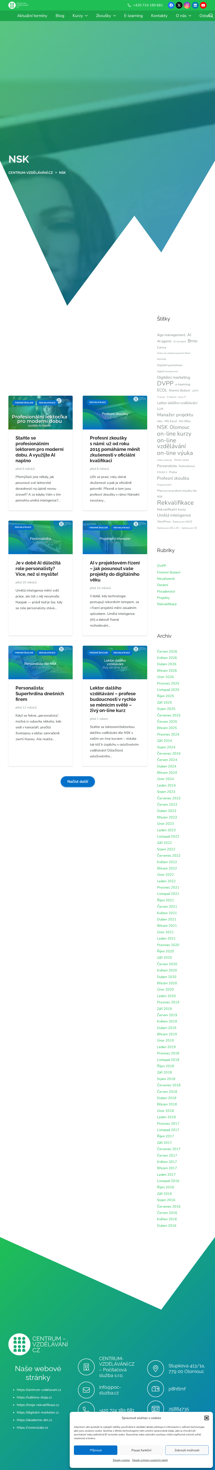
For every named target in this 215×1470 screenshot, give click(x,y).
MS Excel (171, 421)
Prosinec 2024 (168, 734)
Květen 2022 (167, 862)
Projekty (163, 598)
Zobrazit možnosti (186, 1450)
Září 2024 (164, 740)
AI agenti (164, 341)
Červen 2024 (167, 760)
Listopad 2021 (168, 893)
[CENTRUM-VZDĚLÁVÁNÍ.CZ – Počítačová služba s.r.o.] (88, 1367)
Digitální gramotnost (169, 365)
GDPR (195, 390)
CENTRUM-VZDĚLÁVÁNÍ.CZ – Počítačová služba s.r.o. (117, 1367)
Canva (161, 347)
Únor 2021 (165, 932)
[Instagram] (187, 5)
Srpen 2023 (166, 791)
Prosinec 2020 (168, 945)
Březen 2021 (167, 925)
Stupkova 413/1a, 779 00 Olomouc (187, 1368)
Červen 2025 (167, 721)
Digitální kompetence (167, 371)
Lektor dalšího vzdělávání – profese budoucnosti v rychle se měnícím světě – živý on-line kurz (113, 699)
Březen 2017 (167, 1168)
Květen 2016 (167, 1219)
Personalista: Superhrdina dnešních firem (40, 693)
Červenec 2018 (169, 1085)
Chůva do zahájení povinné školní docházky (173, 356)
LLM (160, 409)
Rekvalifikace (175, 502)
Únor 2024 (165, 779)
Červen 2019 (167, 1015)
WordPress (164, 522)
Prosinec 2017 (168, 1123)
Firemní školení (168, 572)
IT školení (171, 397)
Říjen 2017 (165, 1136)
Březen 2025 (167, 728)
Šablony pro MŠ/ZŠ (182, 521)
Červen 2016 (167, 1213)
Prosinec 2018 (168, 1053)
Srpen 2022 (166, 849)
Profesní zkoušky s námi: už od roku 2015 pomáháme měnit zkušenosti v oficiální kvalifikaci (115, 449)
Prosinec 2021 (168, 887)
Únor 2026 (165, 677)
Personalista (167, 465)
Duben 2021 (166, 919)
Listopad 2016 (168, 1181)
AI (189, 335)
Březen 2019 (167, 1034)
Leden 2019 (166, 1047)
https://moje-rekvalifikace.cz (38, 1405)
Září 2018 (164, 1072)
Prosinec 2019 (168, 1002)
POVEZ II (162, 472)
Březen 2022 (167, 868)
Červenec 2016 (169, 1206)
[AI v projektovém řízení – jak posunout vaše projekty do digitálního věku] (115, 523)
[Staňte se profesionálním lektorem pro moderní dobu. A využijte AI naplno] (40, 398)
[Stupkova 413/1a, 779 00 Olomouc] (157, 1368)
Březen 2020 (167, 983)
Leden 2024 (166, 785)
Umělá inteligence (174, 515)
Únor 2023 (165, 823)
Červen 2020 (167, 964)
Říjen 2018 (165, 1066)
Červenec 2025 (169, 715)
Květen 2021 (167, 913)
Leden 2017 (166, 1174)
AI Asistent (179, 341)
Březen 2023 (167, 817)
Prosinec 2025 (168, 683)
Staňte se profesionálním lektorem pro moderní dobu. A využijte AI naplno (40, 449)
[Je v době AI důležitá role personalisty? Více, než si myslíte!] (40, 523)
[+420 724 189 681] (88, 1410)
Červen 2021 (167, 906)
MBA (160, 421)
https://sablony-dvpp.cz (34, 1397)
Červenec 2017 (169, 1149)
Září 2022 (164, 842)
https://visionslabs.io (32, 1427)
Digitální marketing (173, 377)
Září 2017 (164, 1142)
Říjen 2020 (165, 951)
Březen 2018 (167, 1104)
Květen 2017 (167, 1162)
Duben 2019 (166, 1028)
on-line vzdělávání (171, 443)
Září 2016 (164, 1193)
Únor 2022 (165, 874)
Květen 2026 (167, 658)
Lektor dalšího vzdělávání (177, 403)
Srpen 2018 (166, 1079)
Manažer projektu (175, 415)
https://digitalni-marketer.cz (38, 1412)
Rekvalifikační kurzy (171, 509)
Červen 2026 (167, 651)
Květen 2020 (167, 970)
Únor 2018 (165, 1111)
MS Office (185, 421)
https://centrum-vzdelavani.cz (39, 1390)
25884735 (179, 1409)
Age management (171, 334)
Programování (164, 484)
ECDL (162, 390)
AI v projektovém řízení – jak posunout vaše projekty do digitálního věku (115, 571)
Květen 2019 (167, 1021)
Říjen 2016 (165, 1187)
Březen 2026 (167, 670)
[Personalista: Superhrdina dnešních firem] (40, 648)
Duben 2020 (166, 977)
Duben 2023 (166, 811)
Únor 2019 (165, 1040)
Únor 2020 (165, 989)
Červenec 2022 (169, 855)
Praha (173, 472)
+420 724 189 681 (116, 1410)
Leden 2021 (166, 938)
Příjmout (96, 1450)
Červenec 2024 (169, 753)
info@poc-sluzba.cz (110, 1389)
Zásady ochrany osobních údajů (150, 1460)
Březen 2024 (167, 772)
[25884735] (157, 1409)
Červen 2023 (167, 804)
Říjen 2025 (165, 696)
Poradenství (166, 591)
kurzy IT (182, 397)
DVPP (165, 383)
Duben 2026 (166, 664)
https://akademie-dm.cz (34, 1420)
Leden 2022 (166, 881)
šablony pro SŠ (189, 528)
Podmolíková (187, 466)
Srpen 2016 (166, 1200)
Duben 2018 (166, 1098)
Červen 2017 (167, 1155)
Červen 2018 (167, 1091)
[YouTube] (203, 5)
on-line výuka (175, 453)
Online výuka (181, 460)
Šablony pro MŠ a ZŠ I (168, 528)
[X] (179, 5)
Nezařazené (166, 578)
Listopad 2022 (168, 836)
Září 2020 (164, 957)
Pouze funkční (141, 1450)
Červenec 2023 (169, 798)
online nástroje (164, 460)
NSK (18, 159)
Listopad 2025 (168, 689)
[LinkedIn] (195, 5)
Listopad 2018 (168, 1060)
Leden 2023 (166, 830)
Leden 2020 (166, 996)
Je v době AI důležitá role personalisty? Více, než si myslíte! (38, 568)
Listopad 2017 (168, 1130)
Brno (192, 341)
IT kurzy (161, 397)
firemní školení (179, 390)
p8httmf (177, 1388)
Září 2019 (164, 1009)
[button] (207, 1418)
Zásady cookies (121, 1460)
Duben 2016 (166, 1225)
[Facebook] (171, 5)
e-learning (182, 384)
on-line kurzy (174, 434)
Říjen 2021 (165, 900)
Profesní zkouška (173, 478)
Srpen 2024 (166, 747)
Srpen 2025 (166, 709)
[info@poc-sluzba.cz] (88, 1390)
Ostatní (162, 585)
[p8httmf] (157, 1388)
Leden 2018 (166, 1117)
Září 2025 (164, 702)
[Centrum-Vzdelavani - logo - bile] (18, 5)
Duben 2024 (166, 766)
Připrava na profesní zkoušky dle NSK (177, 494)
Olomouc (180, 427)
